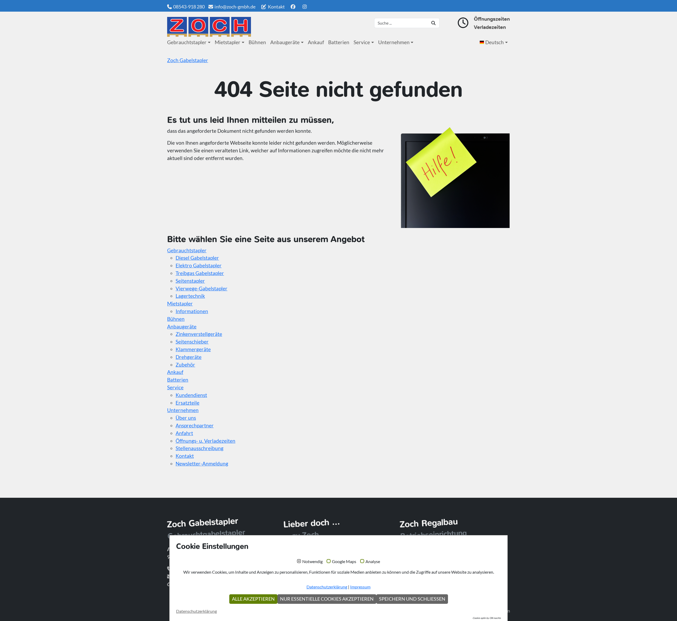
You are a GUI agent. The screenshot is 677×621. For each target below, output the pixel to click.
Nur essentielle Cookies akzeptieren (327, 599)
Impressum (360, 586)
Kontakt (276, 7)
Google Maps (344, 561)
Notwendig (312, 561)
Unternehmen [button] (394, 42)
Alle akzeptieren (253, 599)
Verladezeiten (490, 27)
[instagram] (305, 7)
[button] (495, 42)
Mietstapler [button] (227, 42)
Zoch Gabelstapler (187, 60)
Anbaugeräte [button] (285, 42)
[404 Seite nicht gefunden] (209, 27)
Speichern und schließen (412, 599)
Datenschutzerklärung (327, 586)
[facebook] (293, 7)
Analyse (372, 561)
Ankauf (316, 42)
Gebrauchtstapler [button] (187, 42)
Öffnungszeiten (492, 19)
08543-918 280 (189, 7)
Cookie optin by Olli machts (487, 618)
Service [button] (362, 42)
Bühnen (257, 42)
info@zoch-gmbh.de (234, 7)
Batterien (338, 42)
